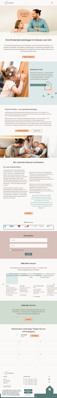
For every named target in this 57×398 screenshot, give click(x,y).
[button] (3, 284)
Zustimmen (28, 390)
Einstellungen (28, 394)
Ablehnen (28, 392)
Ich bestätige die (17, 250)
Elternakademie (36, 285)
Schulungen (8, 285)
